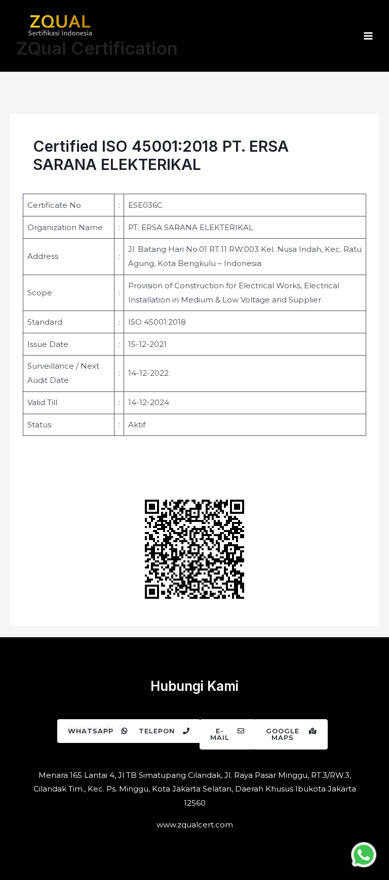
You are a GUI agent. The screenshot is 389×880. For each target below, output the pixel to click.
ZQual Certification (97, 48)
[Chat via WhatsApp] (363, 855)
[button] (97, 731)
